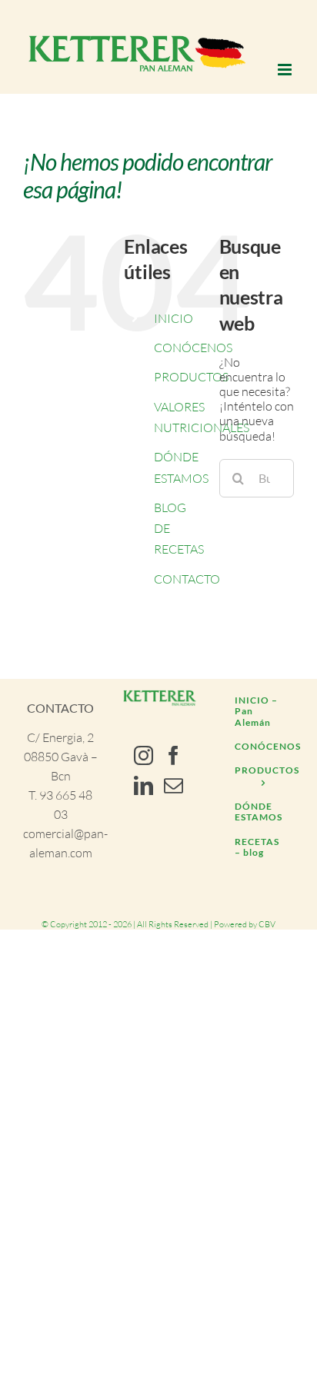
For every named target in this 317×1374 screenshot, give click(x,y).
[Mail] (173, 785)
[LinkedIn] (143, 785)
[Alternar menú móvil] (286, 70)
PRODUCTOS (191, 376)
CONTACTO (187, 579)
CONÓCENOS (193, 347)
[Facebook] (173, 755)
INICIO (173, 318)
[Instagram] (143, 755)
